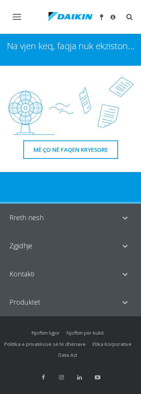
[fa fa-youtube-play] (98, 377)
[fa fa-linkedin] (80, 377)
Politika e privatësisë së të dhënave (45, 344)
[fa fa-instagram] (62, 377)
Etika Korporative (112, 344)
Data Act (67, 355)
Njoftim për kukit (85, 332)
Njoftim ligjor (46, 332)
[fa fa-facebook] (44, 377)
